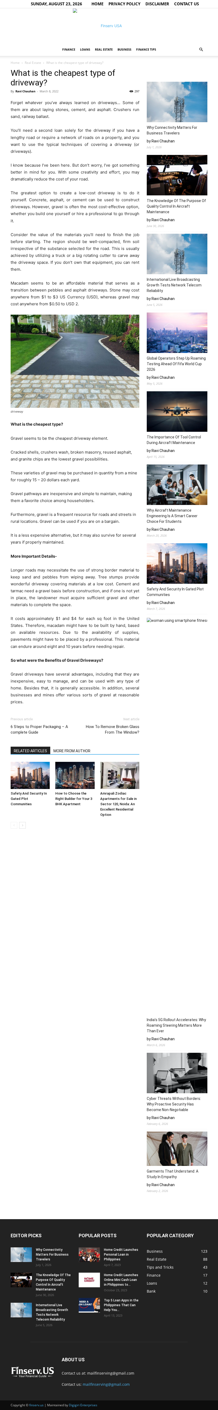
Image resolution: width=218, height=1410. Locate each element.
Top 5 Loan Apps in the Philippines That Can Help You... (121, 1305)
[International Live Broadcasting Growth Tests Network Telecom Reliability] (177, 255)
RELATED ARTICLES (30, 751)
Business (124, 49)
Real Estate (104, 49)
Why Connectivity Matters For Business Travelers (172, 130)
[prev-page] (14, 825)
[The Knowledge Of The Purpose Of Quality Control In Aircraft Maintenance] (177, 176)
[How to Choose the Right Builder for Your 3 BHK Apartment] (74, 775)
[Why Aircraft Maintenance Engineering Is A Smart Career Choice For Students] (177, 485)
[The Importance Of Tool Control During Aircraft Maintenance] (177, 412)
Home (97, 3)
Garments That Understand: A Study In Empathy (172, 1174)
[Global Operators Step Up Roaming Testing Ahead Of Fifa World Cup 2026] (177, 334)
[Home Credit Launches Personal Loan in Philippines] (89, 1254)
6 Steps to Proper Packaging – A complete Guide (39, 729)
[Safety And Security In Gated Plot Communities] (30, 775)
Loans (85, 49)
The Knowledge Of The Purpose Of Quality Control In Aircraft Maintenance (176, 206)
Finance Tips (146, 49)
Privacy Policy (124, 3)
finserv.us (36, 1405)
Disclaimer (157, 3)
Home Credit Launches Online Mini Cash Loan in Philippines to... (121, 1279)
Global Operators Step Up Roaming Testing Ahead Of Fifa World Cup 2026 (176, 364)
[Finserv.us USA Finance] (109, 26)
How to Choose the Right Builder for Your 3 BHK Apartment (73, 798)
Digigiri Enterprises (83, 1405)
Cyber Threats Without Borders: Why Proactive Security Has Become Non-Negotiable (174, 1104)
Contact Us (186, 3)
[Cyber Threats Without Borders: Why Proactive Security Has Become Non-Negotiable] (177, 1074)
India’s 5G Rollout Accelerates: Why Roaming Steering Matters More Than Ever (176, 1025)
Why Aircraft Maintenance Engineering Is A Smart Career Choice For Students (172, 516)
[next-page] (22, 825)
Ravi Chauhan (25, 91)
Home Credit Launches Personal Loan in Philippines (121, 1254)
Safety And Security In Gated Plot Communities (175, 592)
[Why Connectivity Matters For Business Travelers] (177, 103)
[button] (201, 49)
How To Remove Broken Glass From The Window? (112, 729)
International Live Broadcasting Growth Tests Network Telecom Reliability (174, 285)
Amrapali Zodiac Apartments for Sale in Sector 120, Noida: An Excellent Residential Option (118, 804)
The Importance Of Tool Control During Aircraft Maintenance (174, 440)
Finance (68, 49)
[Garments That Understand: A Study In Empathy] (177, 1149)
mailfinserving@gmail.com (106, 1384)
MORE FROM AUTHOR (71, 751)
